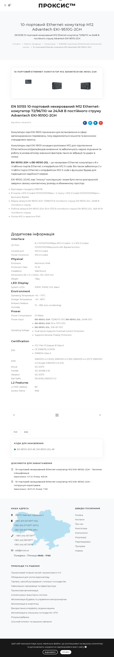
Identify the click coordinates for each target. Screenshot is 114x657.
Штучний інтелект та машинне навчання (31, 621)
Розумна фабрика (20, 617)
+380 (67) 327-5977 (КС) (26, 521)
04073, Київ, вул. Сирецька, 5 (29, 515)
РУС (16, 432)
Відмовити (50, 652)
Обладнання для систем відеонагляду (30, 577)
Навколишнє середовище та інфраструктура (33, 586)
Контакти (79, 519)
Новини (79, 550)
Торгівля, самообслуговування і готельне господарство (38, 581)
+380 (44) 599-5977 (23, 540)
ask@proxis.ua (22, 550)
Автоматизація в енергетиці (25, 604)
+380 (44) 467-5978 (23, 544)
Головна (16, 44)
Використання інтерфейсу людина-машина (32, 608)
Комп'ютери (81, 528)
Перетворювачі (83, 542)
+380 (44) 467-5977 (25, 535)
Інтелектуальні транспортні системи (29, 595)
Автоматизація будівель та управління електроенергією (39, 599)
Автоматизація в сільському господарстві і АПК (34, 613)
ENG (26, 432)
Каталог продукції (32, 44)
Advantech (26, 122)
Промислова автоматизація (24, 590)
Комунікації (50, 44)
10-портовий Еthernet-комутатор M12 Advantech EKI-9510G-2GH (62, 47)
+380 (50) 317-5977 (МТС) (26, 525)
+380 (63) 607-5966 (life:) (25, 530)
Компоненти (81, 533)
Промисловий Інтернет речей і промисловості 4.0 (36, 572)
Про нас (79, 524)
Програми (80, 546)
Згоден (65, 652)
